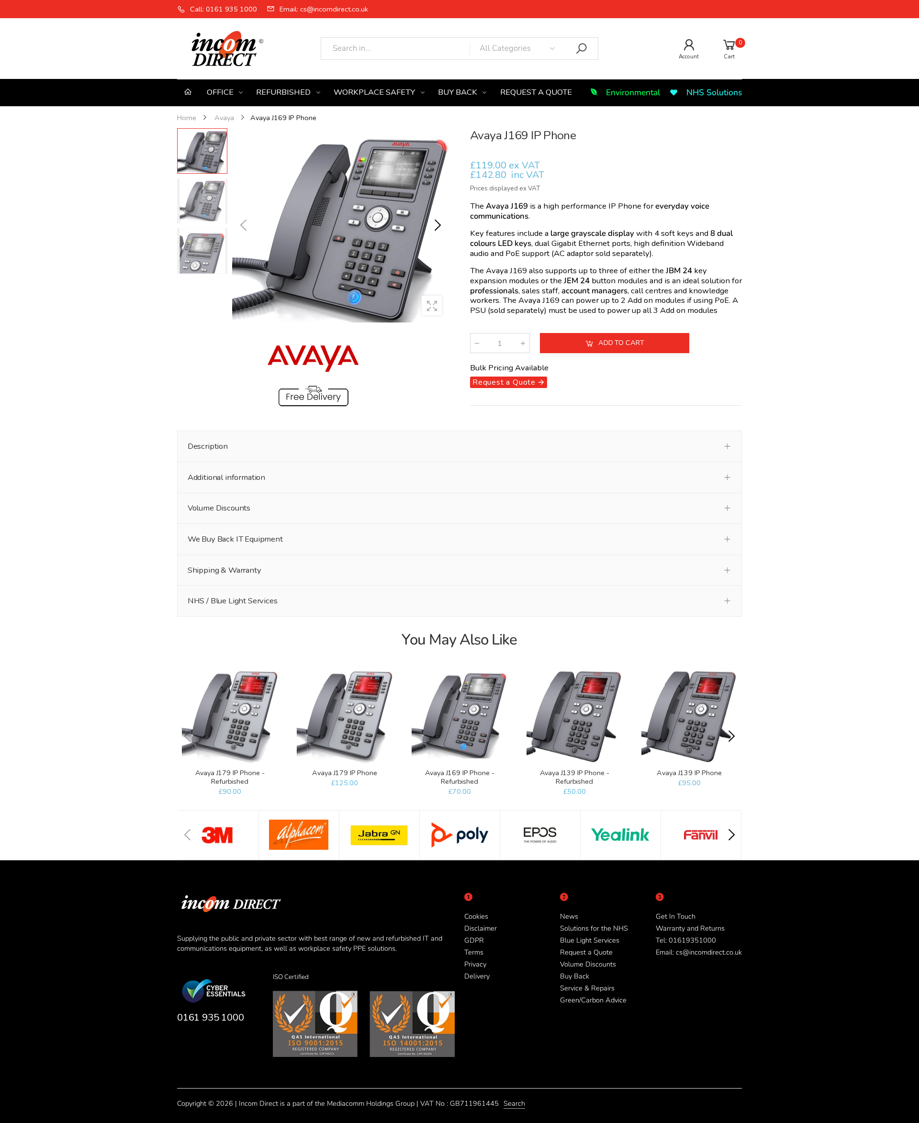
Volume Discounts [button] (219, 507)
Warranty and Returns (690, 928)
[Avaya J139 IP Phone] (689, 715)
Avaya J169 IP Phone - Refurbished (459, 777)
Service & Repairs (587, 988)
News (569, 916)
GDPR (474, 940)
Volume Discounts (588, 964)
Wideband (705, 243)
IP (612, 205)
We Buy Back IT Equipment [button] (235, 539)
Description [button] (208, 446)
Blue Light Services (589, 940)
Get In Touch (675, 916)
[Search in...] (581, 48)
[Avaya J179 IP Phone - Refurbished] (229, 715)
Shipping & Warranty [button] (224, 570)
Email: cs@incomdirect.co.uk (699, 952)
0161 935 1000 (210, 1017)
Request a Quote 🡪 (508, 382)
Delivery (477, 976)
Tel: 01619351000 (686, 940)
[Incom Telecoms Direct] (218, 835)
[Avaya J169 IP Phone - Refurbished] (459, 715)
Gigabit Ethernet (580, 243)
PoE (512, 253)
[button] (437, 225)
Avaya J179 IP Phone (344, 773)
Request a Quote (586, 952)
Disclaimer (480, 928)
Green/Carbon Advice (593, 1000)
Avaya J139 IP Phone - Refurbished (574, 777)
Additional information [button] (226, 477)
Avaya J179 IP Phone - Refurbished (230, 777)
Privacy (475, 964)
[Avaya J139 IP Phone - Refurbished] (574, 715)
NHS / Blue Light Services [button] (233, 600)
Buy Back (574, 976)
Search (514, 1103)
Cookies (476, 916)
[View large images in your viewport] (432, 306)
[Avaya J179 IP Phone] (344, 715)
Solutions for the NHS (594, 928)
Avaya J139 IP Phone (689, 773)
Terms (473, 952)
